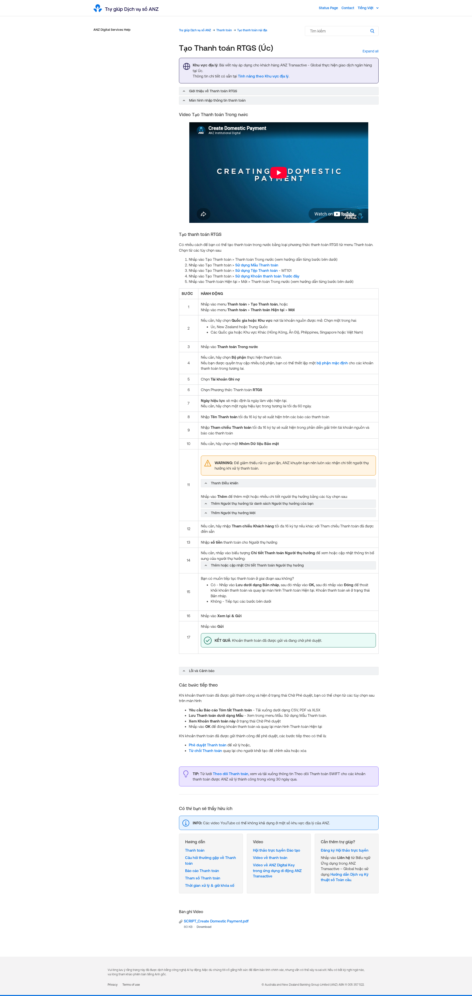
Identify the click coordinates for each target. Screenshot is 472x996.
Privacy (113, 984)
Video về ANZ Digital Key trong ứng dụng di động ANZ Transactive (277, 870)
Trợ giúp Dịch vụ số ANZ (195, 30)
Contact (347, 8)
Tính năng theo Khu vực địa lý (263, 76)
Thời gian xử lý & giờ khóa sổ (209, 885)
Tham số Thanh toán (202, 878)
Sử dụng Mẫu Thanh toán (256, 265)
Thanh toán (224, 30)
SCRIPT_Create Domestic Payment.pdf (216, 921)
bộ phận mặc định (332, 363)
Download (204, 927)
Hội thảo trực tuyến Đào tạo (276, 850)
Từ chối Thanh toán (205, 751)
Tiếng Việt (366, 8)
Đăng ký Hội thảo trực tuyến (345, 850)
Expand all (371, 51)
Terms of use (131, 984)
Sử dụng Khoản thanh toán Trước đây (267, 276)
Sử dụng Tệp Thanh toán (256, 270)
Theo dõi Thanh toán (230, 774)
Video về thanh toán (270, 858)
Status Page (328, 8)
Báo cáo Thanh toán (202, 871)
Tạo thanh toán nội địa (252, 30)
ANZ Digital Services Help (112, 29)
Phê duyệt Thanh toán (207, 745)
